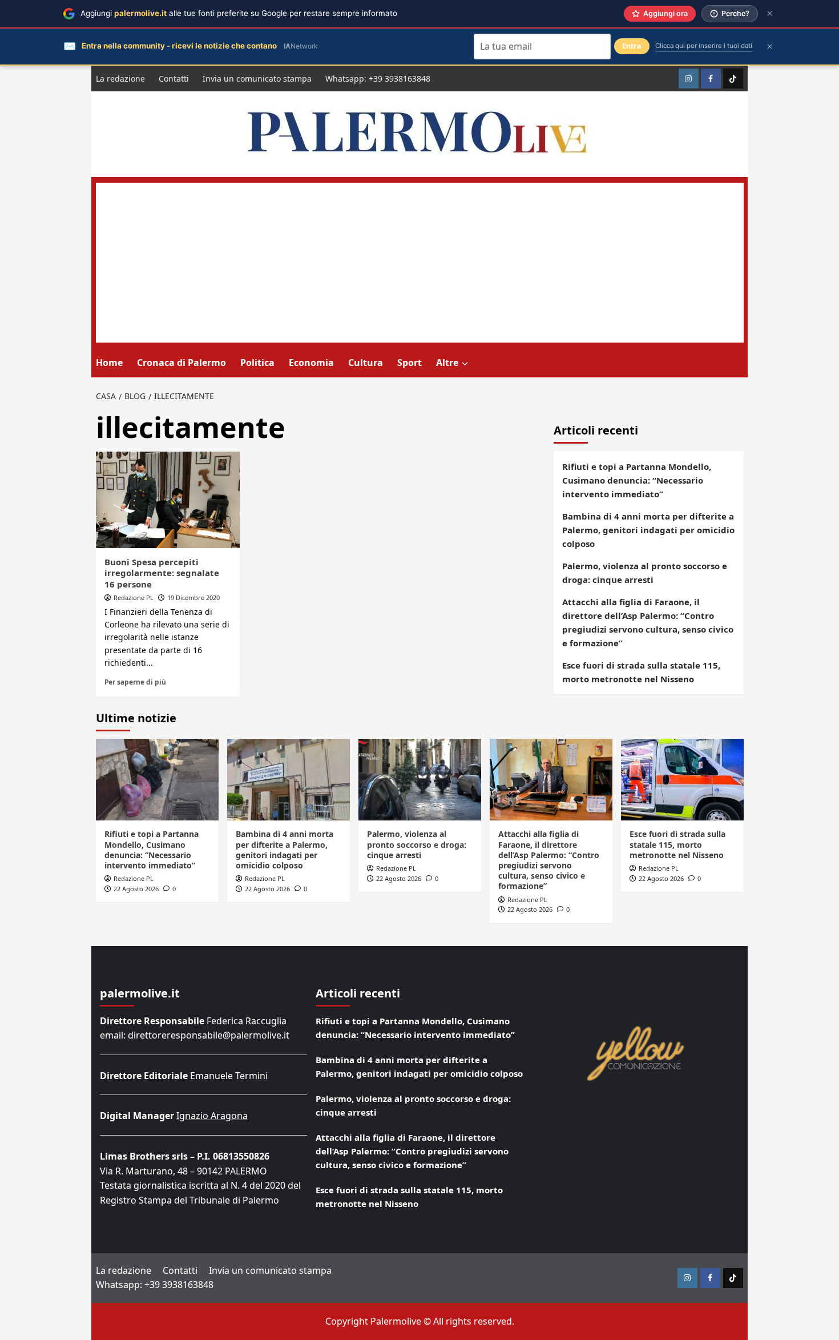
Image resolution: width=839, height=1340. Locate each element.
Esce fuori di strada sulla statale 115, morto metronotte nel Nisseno (641, 672)
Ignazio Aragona (212, 1115)
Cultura (365, 362)
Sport (409, 362)
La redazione (120, 78)
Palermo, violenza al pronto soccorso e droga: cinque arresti (644, 572)
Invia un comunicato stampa (257, 78)
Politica (257, 362)
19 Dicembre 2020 (193, 597)
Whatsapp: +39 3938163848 (377, 78)
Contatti (174, 78)
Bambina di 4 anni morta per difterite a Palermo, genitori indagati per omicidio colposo (648, 529)
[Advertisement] (420, 263)
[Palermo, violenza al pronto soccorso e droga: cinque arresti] (419, 779)
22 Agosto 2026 (136, 888)
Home (109, 362)
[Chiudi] (770, 13)
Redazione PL (134, 597)
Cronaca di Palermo (181, 362)
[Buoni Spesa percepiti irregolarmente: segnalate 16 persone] (168, 500)
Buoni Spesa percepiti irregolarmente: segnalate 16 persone (161, 573)
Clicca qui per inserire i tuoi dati (703, 46)
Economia (311, 362)
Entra (632, 46)
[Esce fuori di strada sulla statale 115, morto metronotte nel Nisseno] (682, 779)
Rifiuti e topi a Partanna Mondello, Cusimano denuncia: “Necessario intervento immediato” (636, 480)
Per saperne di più (135, 681)
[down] (464, 364)
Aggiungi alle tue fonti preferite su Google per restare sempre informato (238, 13)
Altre (447, 362)
